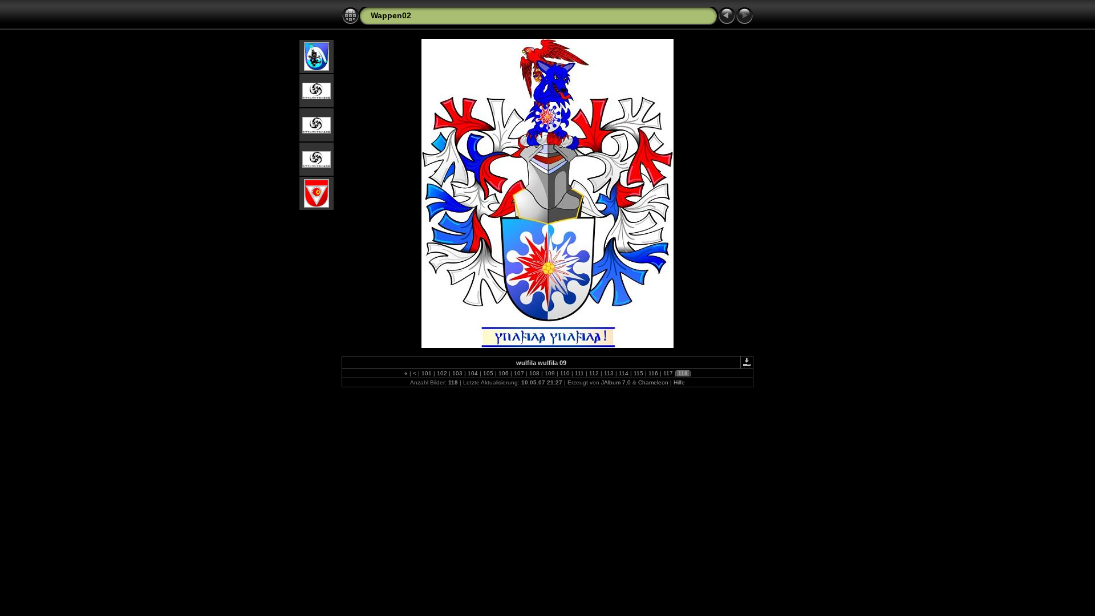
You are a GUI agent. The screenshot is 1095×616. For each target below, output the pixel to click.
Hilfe (679, 382)
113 (608, 373)
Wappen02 (391, 15)
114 (623, 373)
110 (564, 373)
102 (442, 373)
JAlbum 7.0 (616, 382)
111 (579, 373)
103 (457, 373)
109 (550, 373)
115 (638, 373)
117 (668, 373)
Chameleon (653, 382)
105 (488, 373)
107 (519, 373)
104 (473, 373)
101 (426, 373)
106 (503, 373)
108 (534, 373)
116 (653, 373)
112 (594, 373)
